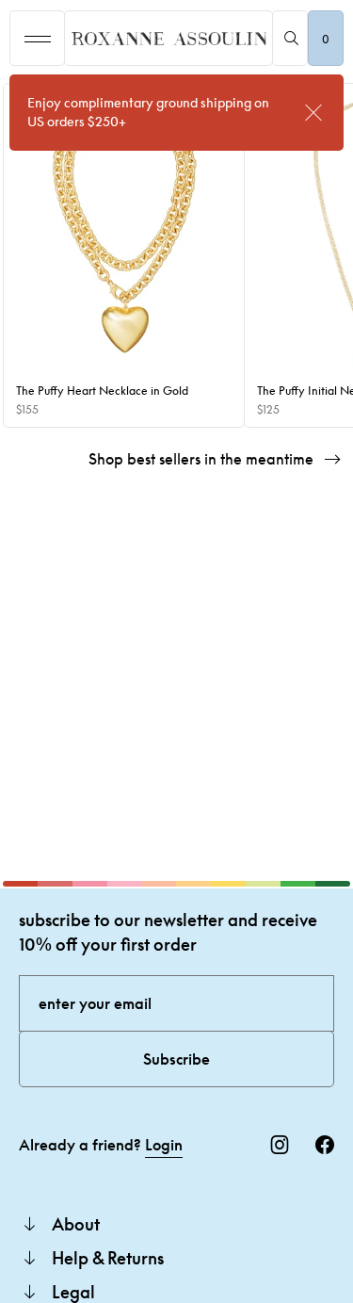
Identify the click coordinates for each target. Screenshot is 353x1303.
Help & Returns (108, 1257)
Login (164, 1144)
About (76, 1223)
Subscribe (176, 1059)
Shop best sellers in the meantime (200, 458)
